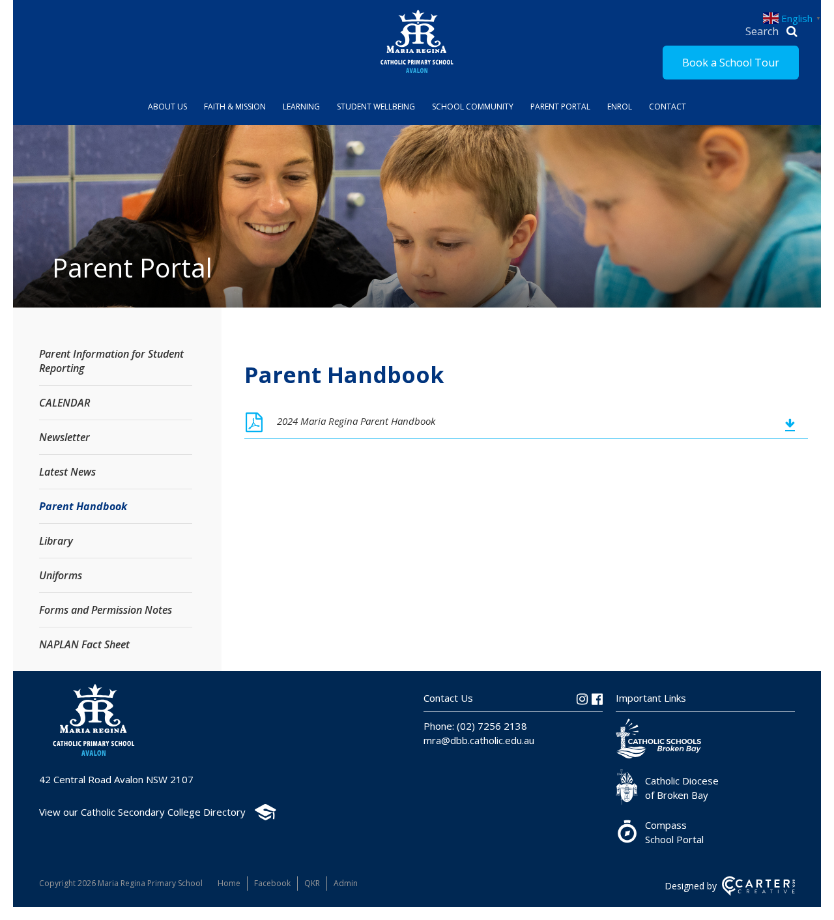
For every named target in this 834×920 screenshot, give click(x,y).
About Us (167, 106)
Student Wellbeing (376, 106)
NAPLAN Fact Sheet (84, 644)
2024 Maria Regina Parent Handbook (356, 420)
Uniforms (60, 575)
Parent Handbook (83, 506)
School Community (472, 106)
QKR (312, 883)
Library (56, 541)
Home (229, 883)
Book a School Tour (730, 62)
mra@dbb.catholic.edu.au (479, 740)
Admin (346, 883)
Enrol (619, 106)
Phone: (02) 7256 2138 (475, 725)
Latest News (67, 472)
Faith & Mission (235, 106)
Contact (667, 106)
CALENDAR (64, 402)
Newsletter (64, 437)
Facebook (272, 883)
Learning (301, 106)
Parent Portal (560, 106)
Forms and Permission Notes (105, 610)
